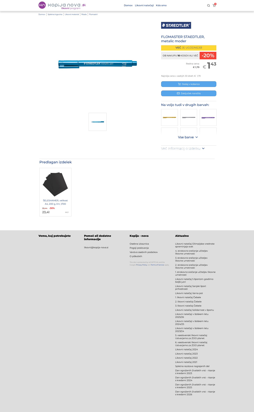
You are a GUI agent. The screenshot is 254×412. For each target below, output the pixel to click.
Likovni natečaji (144, 5)
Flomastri (93, 14)
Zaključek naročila (191, 93)
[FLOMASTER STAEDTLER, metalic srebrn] (189, 117)
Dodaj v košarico (190, 84)
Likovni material (72, 14)
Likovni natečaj (183, 362)
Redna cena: (192, 63)
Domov (42, 14)
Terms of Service (157, 265)
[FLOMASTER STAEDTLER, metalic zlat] (169, 117)
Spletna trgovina (55, 14)
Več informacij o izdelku (181, 149)
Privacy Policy (141, 265)
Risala (84, 14)
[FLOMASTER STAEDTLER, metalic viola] (208, 117)
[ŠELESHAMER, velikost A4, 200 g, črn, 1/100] (55, 192)
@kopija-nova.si (99, 247)
